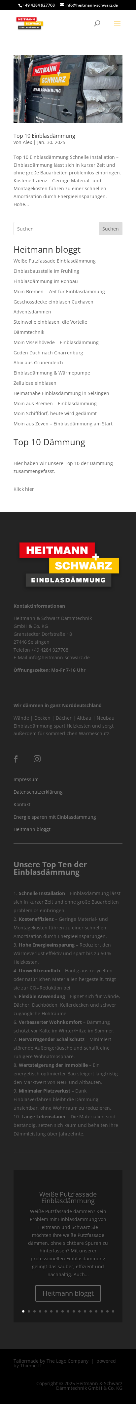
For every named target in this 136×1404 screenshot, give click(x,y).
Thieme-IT (31, 1365)
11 (79, 1311)
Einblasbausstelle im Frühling (46, 271)
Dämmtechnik (29, 332)
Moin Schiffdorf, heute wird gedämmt (55, 413)
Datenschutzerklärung (38, 792)
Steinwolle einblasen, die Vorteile (50, 322)
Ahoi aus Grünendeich (38, 362)
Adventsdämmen (32, 311)
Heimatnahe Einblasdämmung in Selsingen (61, 393)
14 (96, 1311)
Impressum (26, 779)
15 (102, 1311)
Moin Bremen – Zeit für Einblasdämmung (59, 291)
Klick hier (24, 489)
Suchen (110, 229)
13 (90, 1311)
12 (85, 1311)
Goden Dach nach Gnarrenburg (48, 352)
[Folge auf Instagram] (37, 759)
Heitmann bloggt (32, 829)
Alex (27, 142)
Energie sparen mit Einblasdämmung (55, 817)
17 (113, 1311)
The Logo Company (67, 1361)
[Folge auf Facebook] (15, 759)
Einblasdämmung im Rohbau (46, 281)
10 (74, 1311)
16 (107, 1311)
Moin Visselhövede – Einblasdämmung (56, 342)
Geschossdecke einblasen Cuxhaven (53, 302)
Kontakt (22, 804)
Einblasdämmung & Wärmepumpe (52, 373)
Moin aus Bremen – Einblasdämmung (55, 403)
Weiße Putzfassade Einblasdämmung (55, 261)
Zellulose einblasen (35, 383)
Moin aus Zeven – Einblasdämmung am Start (63, 423)
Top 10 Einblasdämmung (44, 135)
